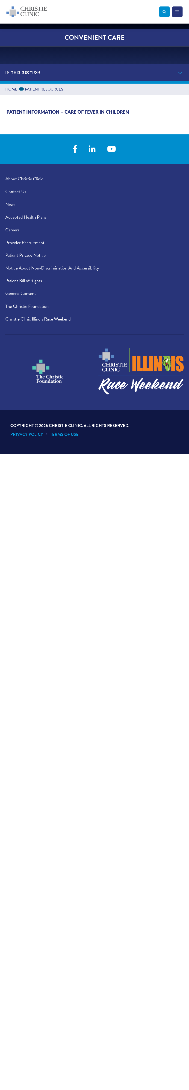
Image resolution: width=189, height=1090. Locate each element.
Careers (12, 229)
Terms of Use (64, 434)
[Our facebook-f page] (75, 149)
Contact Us (15, 191)
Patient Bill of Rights (23, 280)
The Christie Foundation (27, 306)
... (22, 89)
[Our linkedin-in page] (92, 149)
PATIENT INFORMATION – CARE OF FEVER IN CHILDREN (67, 111)
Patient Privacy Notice (25, 255)
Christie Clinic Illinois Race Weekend (38, 318)
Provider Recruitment (24, 242)
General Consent (20, 293)
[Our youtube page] (111, 149)
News (10, 204)
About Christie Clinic (24, 178)
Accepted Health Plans (25, 217)
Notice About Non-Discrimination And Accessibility (52, 267)
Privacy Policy (26, 434)
